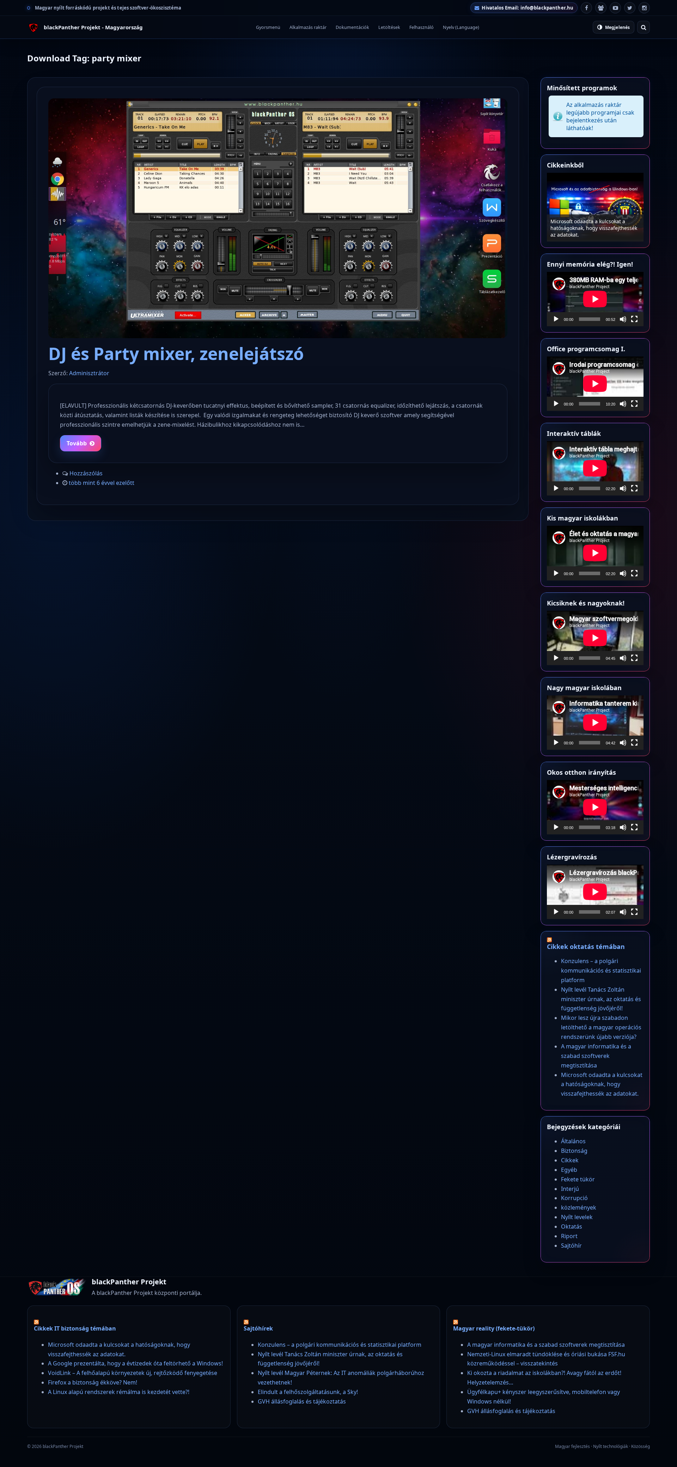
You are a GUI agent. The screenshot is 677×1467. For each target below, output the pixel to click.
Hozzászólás (86, 473)
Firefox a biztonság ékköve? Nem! (92, 1382)
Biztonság (574, 1151)
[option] (595, 207)
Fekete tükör (578, 1179)
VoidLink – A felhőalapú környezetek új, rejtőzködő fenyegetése (132, 1373)
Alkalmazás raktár (308, 27)
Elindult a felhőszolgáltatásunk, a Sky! (308, 1392)
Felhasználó (421, 27)
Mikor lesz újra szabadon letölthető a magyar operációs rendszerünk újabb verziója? (601, 1027)
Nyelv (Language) (461, 27)
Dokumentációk (352, 27)
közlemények (578, 1207)
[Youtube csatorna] (615, 7)
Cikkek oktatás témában (586, 946)
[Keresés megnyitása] (643, 27)
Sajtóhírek (258, 1328)
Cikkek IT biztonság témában (75, 1328)
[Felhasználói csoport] (600, 7)
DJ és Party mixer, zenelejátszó (176, 353)
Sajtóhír (571, 1245)
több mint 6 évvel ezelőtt (101, 483)
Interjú (570, 1189)
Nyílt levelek (577, 1217)
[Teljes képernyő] (634, 319)
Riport (569, 1236)
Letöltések (389, 27)
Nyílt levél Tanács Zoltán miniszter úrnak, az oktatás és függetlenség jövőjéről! (601, 999)
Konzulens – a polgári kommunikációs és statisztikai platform (595, 231)
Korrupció (574, 1198)
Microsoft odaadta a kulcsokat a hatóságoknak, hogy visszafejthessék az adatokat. (601, 1084)
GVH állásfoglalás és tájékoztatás (302, 1401)
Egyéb (569, 1170)
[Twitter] (629, 7)
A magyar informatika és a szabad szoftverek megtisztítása (596, 1055)
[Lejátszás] (556, 319)
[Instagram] (644, 7)
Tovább (77, 443)
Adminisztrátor (89, 373)
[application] (595, 299)
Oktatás (571, 1226)
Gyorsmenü (268, 27)
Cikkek (570, 1160)
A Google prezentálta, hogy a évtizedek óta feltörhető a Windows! (135, 1363)
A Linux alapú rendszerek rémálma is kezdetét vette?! (118, 1392)
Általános (573, 1141)
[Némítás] (623, 319)
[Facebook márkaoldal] (586, 7)
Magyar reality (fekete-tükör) (494, 1328)
